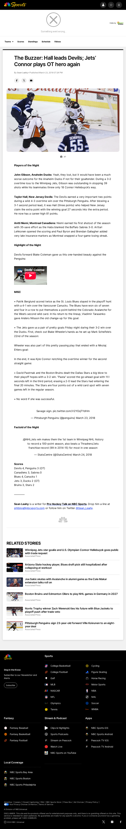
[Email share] (31, 80)
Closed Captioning (31, 802)
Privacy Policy (92, 802)
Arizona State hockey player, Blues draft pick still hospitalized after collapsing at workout (66, 566)
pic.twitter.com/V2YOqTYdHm (71, 411)
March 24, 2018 (82, 454)
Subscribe (10, 685)
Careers (17, 802)
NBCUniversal (21, 809)
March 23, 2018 (85, 418)
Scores (20, 41)
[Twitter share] (24, 80)
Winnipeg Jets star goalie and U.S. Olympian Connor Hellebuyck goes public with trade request (71, 551)
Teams (8, 41)
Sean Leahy (22, 72)
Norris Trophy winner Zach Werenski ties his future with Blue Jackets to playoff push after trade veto (69, 610)
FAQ (42, 802)
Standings (33, 41)
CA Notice (32, 804)
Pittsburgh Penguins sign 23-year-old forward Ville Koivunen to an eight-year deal (70, 624)
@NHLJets (29, 439)
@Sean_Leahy (84, 508)
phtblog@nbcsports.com (29, 508)
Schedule (46, 41)
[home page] (15, 5)
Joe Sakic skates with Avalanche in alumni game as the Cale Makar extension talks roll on (66, 580)
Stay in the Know (12, 669)
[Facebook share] (16, 80)
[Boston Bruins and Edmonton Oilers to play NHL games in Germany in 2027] (15, 596)
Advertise (8, 802)
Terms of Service (46, 804)
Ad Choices (79, 802)
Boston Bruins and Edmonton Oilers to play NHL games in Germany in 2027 (71, 593)
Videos (57, 41)
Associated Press (33, 556)
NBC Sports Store (53, 802)
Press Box (67, 802)
